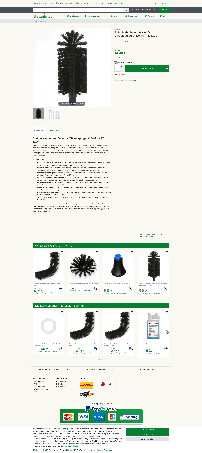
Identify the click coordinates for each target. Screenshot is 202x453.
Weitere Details (53, 131)
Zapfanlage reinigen (95, 16)
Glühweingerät (133, 16)
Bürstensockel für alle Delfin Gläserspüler (116, 283)
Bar (164, 16)
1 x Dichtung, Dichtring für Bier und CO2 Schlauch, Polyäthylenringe (48, 344)
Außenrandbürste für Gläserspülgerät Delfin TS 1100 (47, 284)
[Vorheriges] (34, 67)
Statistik (52, 450)
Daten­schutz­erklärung (69, 446)
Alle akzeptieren (148, 429)
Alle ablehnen (148, 434)
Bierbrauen (115, 16)
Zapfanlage (74, 16)
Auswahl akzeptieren (147, 439)
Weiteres (151, 16)
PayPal (79, 450)
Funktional (91, 450)
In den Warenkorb (146, 68)
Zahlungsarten (39, 382)
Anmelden (62, 382)
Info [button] (154, 3)
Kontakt (120, 3)
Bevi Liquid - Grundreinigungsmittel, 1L (150, 343)
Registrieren (62, 384)
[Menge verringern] (121, 70)
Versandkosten (131, 80)
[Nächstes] (109, 67)
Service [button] (163, 3)
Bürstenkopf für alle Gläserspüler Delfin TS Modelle (83, 283)
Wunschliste (121, 75)
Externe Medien (66, 450)
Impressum (74, 443)
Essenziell (40, 450)
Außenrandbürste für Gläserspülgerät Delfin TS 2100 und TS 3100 (117, 344)
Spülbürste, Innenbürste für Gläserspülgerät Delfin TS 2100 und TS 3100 (153, 284)
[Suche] (126, 10)
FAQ (35, 384)
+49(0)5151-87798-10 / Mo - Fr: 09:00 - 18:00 (95, 3)
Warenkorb (62, 386)
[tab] (39, 130)
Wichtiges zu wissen (41, 389)
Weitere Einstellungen (105, 450)
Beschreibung (39, 131)
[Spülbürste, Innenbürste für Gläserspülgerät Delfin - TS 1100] (38, 114)
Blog (35, 391)
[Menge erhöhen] (121, 66)
